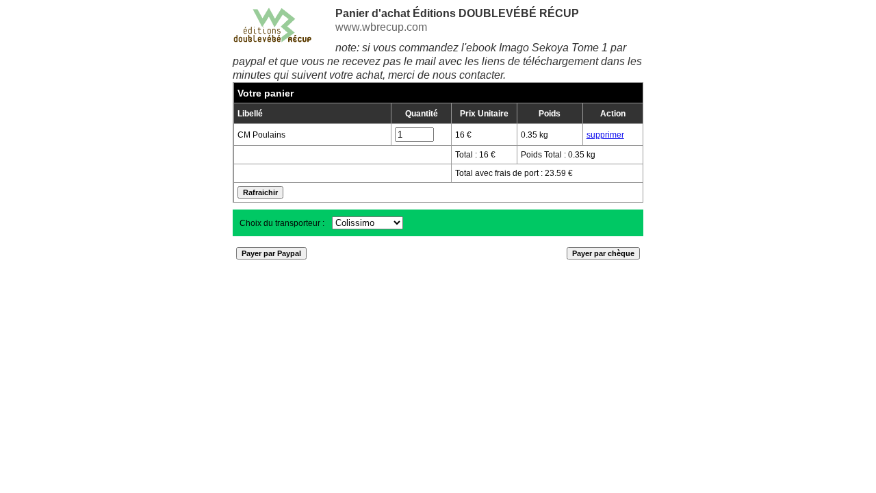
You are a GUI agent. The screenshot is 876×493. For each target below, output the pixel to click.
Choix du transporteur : (283, 223)
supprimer (605, 135)
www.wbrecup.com (381, 27)
